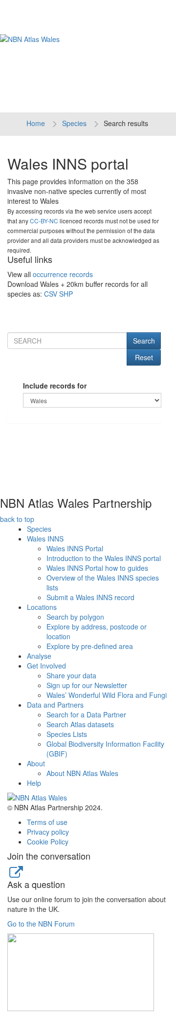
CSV (50, 294)
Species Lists (66, 734)
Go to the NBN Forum (41, 924)
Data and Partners (55, 705)
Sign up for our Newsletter (86, 685)
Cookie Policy (47, 841)
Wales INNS (45, 538)
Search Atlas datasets (80, 724)
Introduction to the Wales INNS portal (103, 558)
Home (35, 123)
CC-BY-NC (44, 220)
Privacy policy (48, 832)
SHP (66, 294)
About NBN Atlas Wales (82, 773)
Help (34, 783)
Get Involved (46, 665)
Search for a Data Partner (86, 714)
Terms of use (47, 822)
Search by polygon (75, 617)
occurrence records (63, 274)
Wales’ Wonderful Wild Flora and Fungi (106, 695)
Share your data (71, 675)
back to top (17, 519)
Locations (42, 607)
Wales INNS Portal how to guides (97, 568)
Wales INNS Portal (74, 548)
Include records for (55, 385)
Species (74, 123)
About (36, 763)
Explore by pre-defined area (89, 646)
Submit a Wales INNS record (90, 597)
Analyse (39, 656)
